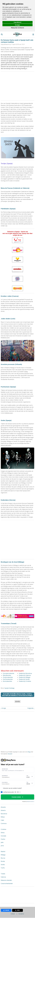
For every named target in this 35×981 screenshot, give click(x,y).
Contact (13, 914)
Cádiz (2, 820)
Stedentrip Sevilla (24, 679)
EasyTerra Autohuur (30, 801)
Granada (3, 836)
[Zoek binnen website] (2, 34)
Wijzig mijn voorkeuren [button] (17, 27)
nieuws (10, 754)
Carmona (3, 823)
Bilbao (3, 817)
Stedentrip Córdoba (25, 681)
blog (29, 752)
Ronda (3, 861)
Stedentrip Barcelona (25, 673)
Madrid (3, 851)
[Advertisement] (17, 86)
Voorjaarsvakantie (8, 673)
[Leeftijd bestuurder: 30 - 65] (1, 792)
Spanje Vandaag (9, 688)
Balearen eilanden (6, 880)
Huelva (3, 839)
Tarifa (3, 868)
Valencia (3, 877)
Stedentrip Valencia (25, 675)
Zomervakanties (8, 677)
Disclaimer (21, 914)
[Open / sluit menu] (33, 34)
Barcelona (4, 814)
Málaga (3, 855)
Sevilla (3, 864)
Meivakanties (7, 675)
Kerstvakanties (7, 681)
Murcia (3, 858)
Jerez (2, 846)
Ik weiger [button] (17, 25)
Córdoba (3, 829)
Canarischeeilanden (7, 883)
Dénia (2, 832)
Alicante (3, 807)
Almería (3, 810)
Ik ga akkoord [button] (17, 22)
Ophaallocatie (5, 769)
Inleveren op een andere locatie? (12, 788)
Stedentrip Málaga (24, 677)
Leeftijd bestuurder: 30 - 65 (11, 792)
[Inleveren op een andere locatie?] (1, 788)
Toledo (3, 874)
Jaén (2, 842)
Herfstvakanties (8, 679)
